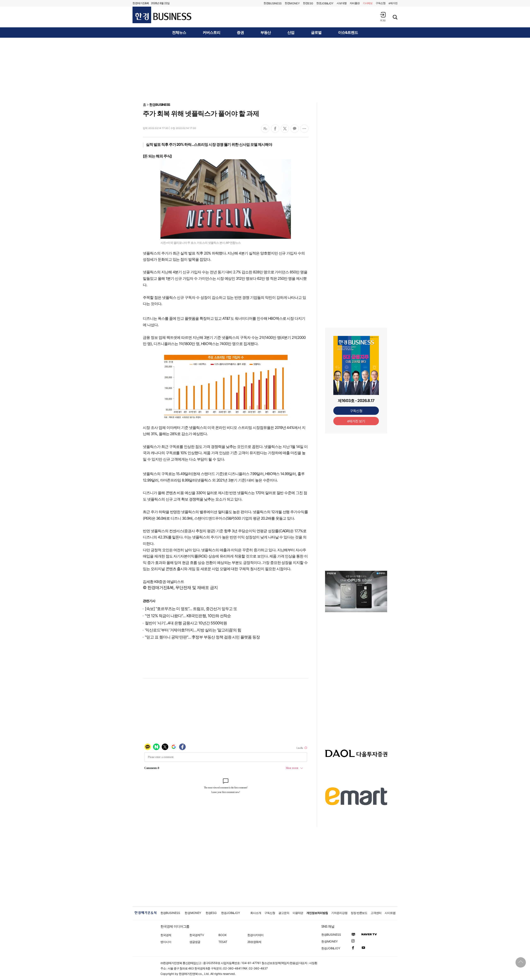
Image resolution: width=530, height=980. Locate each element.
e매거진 (393, 3)
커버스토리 (211, 32)
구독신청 (380, 3)
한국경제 (165, 935)
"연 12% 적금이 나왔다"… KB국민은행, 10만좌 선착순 (188, 615)
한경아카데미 (255, 935)
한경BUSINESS (159, 105)
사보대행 (342, 3)
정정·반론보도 (359, 913)
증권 (240, 32)
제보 (368, 3)
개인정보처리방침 (317, 913)
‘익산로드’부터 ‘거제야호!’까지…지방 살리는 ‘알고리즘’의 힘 (193, 630)
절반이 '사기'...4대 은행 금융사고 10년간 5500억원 (186, 623)
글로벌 (316, 32)
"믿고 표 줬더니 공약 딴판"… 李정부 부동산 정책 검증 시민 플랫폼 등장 (202, 637)
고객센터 (376, 913)
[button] (382, 16)
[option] (356, 591)
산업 (290, 32)
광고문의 (283, 913)
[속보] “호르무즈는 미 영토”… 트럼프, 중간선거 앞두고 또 (191, 608)
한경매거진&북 (140, 3)
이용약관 (298, 913)
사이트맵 (390, 913)
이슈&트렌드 (348, 32)
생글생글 (194, 942)
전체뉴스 (179, 32)
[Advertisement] (265, 70)
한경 (273, 3)
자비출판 (355, 3)
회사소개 (255, 913)
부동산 (265, 32)
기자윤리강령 (339, 913)
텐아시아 (165, 942)
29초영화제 (254, 942)
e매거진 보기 (356, 421)
